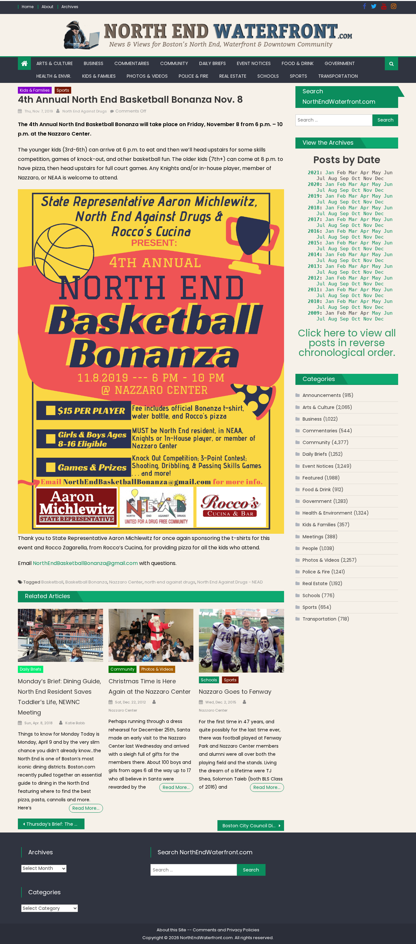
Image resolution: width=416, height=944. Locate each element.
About (47, 6)
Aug (332, 190)
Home (27, 6)
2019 (313, 196)
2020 (313, 184)
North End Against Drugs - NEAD (230, 582)
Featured (313, 478)
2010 (313, 301)
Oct (356, 190)
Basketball (52, 582)
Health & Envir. (53, 76)
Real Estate (232, 76)
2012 (313, 278)
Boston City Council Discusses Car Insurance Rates (253, 825)
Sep (344, 190)
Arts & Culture (54, 63)
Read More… (85, 808)
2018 (313, 208)
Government (340, 63)
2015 (313, 243)
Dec (379, 190)
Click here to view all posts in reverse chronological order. (347, 343)
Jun (388, 184)
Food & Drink (298, 63)
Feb (341, 184)
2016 (313, 231)
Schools (268, 76)
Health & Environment (327, 513)
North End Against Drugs (84, 111)
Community (174, 63)
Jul (321, 190)
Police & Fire (193, 76)
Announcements (322, 395)
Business (93, 63)
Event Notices (254, 63)
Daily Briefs (212, 63)
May (376, 184)
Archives (69, 6)
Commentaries (131, 63)
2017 (313, 219)
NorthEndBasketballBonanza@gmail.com (85, 563)
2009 (313, 313)
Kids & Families (99, 76)
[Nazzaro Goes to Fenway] (241, 641)
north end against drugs (170, 582)
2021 (313, 173)
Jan (329, 173)
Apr (364, 184)
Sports (298, 76)
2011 (313, 290)
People (310, 548)
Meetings (313, 536)
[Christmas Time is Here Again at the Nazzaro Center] (151, 635)
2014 (313, 254)
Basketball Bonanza (86, 582)
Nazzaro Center (126, 582)
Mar (353, 184)
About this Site (171, 930)
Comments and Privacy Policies (226, 930)
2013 (313, 266)
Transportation (338, 76)
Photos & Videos (147, 76)
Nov (367, 190)
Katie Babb (75, 723)
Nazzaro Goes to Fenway (235, 692)
